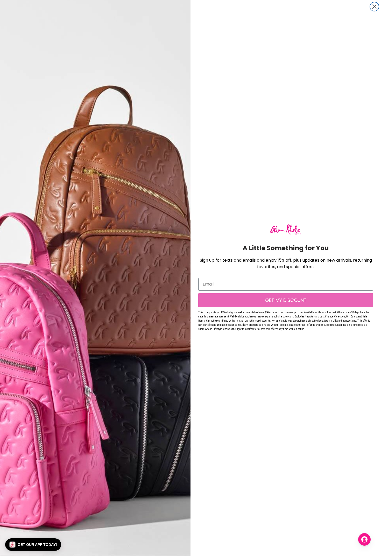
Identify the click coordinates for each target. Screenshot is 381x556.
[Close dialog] (374, 6)
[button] (33, 544)
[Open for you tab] (364, 539)
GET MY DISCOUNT (286, 300)
